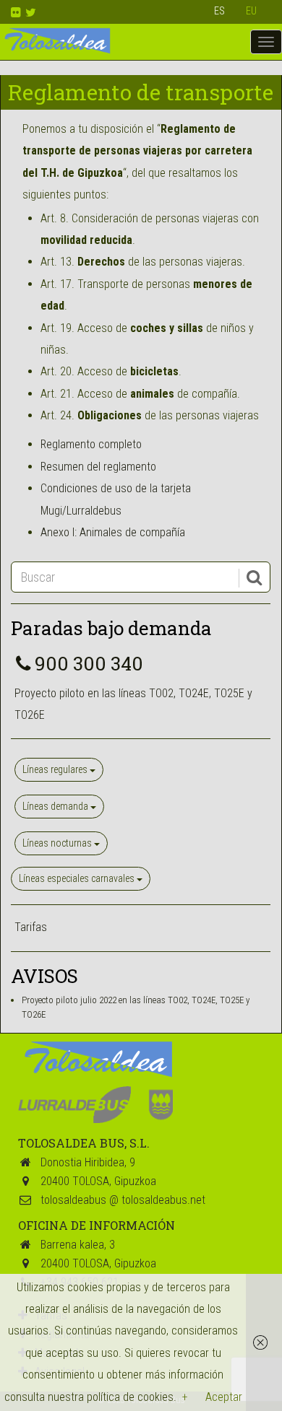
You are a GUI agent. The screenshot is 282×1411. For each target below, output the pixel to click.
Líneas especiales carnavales (78, 878)
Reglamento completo (91, 444)
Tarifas (30, 927)
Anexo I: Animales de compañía (112, 532)
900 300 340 (89, 663)
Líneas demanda (56, 806)
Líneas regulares (56, 769)
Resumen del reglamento (98, 466)
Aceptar (223, 1397)
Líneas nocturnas (58, 843)
